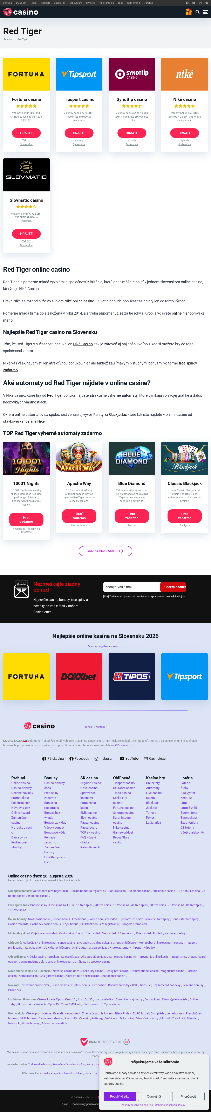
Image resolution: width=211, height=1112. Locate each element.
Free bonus (79, 919)
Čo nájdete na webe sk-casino (91, 961)
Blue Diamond (131, 483)
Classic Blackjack (185, 483)
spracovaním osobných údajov (168, 596)
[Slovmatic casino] (26, 190)
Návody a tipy (20, 808)
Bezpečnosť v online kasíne (68, 1064)
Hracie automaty (120, 947)
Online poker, (101, 942)
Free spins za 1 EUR (61, 905)
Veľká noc (111, 1018)
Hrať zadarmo (26, 519)
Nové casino (89, 788)
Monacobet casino (113, 976)
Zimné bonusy (31, 1023)
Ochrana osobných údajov (170, 1104)
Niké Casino (83, 344)
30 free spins (121, 905)
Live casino (154, 793)
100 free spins (17, 910)
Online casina (20, 783)
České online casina (58, 961)
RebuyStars (75, 2)
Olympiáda (157, 1013)
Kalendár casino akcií (66, 1013)
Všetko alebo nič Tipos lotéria (101, 1004)
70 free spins (176, 905)
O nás (88, 726)
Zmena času (90, 1013)
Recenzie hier (20, 803)
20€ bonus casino (163, 891)
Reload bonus (61, 919)
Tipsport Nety (178, 956)
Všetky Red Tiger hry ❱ (105, 551)
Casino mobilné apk (31, 961)
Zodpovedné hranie (39, 1064)
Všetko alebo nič (192, 832)
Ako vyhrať (188, 793)
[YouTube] (193, 3)
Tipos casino (122, 793)
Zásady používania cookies (137, 1104)
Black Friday (123, 1013)
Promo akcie (20, 798)
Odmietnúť (154, 1096)
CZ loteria (187, 827)
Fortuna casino (26, 99)
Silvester (192, 1018)
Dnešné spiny (38, 905)
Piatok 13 (71, 1018)
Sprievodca (26, 144)
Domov (8, 39)
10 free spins (84, 905)
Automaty (152, 788)
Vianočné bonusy (147, 1018)
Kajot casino (33, 947)
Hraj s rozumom (93, 1073)
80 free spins (194, 905)
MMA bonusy (28, 1018)
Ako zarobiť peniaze (93, 956)
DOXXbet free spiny (157, 919)
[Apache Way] (79, 473)
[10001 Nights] (26, 473)
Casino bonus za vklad (102, 919)
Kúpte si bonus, (80, 985)
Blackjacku (117, 414)
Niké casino (184, 99)
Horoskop (18, 827)
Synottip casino (132, 99)
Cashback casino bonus (45, 924)
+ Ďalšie (148, 2)
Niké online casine (79, 301)
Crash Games (60, 985)
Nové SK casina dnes (66, 971)
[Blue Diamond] (132, 473)
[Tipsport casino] (79, 89)
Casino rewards (18, 924)
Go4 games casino (51, 976)
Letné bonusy (175, 1013)
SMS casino (88, 813)
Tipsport (45, 2)
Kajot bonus (70, 924)
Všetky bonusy (54, 827)
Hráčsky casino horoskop (43, 956)
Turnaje (151, 813)
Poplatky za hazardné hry (169, 933)
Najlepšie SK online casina (39, 942)
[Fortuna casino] (26, 89)
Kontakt (100, 726)
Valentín (84, 1018)
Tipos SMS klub (71, 1004)
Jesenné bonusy (193, 985)
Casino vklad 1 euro (71, 933)
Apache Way (79, 483)
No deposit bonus (39, 919)
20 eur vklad (143, 933)
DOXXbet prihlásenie (57, 947)
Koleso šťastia (70, 956)
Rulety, (98, 414)
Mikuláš (165, 1018)
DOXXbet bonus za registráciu (99, 924)
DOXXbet (21, 2)
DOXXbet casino (124, 788)
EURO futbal (141, 1013)
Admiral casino (28, 976)
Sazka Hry (59, 2)
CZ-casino (121, 745)
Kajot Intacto (107, 2)
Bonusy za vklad (55, 822)
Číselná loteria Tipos (50, 999)
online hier (180, 313)
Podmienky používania (86, 1104)
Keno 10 (186, 798)
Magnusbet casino (172, 971)
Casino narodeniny (51, 1018)
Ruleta (150, 798)
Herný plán (93, 1064)
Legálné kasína (90, 783)
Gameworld (133, 2)
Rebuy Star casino (117, 971)
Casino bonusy (21, 788)
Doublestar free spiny (185, 919)
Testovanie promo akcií (34, 985)
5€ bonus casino (37, 895)
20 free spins (103, 905)
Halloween (106, 1013)
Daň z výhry (19, 837)
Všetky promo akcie (38, 1013)
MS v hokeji (127, 1018)
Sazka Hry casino (92, 971)
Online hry (153, 783)
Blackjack (152, 803)
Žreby (184, 788)
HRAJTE (26, 133)
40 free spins (139, 905)
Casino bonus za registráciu (88, 891)
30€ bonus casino (139, 891)
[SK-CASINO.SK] (21, 12)
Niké (120, 2)
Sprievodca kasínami (122, 956)
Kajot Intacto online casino (83, 976)
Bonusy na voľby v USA (122, 985)
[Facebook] (187, 3)
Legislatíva (153, 822)
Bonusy (178, 942)
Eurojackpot (189, 818)
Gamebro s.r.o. (88, 1097)
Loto (184, 803)
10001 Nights (26, 483)
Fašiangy (97, 1018)
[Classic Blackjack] (184, 473)
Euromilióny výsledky (129, 999)
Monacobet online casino (155, 942)
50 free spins (158, 905)
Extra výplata (189, 822)
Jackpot (151, 808)
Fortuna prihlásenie (123, 942)
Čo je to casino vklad (44, 933)
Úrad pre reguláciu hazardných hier (62, 1073)
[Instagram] (200, 3)
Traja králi (178, 1018)
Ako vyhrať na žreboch (31, 1004)
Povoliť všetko (119, 1096)
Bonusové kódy (54, 832)
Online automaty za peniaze (89, 947)
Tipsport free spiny (131, 919)
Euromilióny (189, 813)
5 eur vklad (109, 933)
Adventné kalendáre (54, 1023)
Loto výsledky (104, 999)
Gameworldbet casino (145, 971)
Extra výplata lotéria (175, 999)
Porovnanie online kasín (153, 956)
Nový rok (14, 1023)
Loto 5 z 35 (85, 999)
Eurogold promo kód (134, 924)
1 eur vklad (93, 933)
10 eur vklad (125, 933)
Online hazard (20, 813)
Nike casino (121, 827)
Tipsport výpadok (144, 947)
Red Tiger (55, 395)
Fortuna (7, 2)
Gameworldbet (123, 832)
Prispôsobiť (188, 1096)
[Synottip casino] (132, 89)
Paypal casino (90, 822)
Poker (150, 818)
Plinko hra (14, 990)
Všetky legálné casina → (105, 646)
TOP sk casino (90, 832)
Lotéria (185, 783)
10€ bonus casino (188, 891)
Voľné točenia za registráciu (50, 891)
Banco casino (66, 942)
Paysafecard (88, 827)
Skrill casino (88, 818)
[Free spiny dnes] (188, 12)
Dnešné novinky (22, 793)
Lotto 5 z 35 (189, 808)
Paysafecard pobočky (167, 985)
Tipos (33, 2)
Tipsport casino (79, 99)
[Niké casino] (184, 89)
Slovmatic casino (26, 200)
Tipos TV (145, 985)
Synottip (90, 2)
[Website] (206, 3)
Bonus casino (117, 891)
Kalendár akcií (90, 847)
